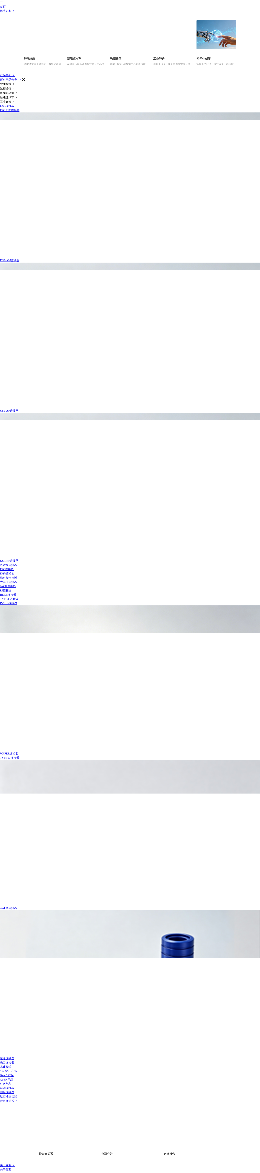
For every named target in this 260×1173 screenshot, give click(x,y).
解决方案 (6, 97)
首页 (3, 93)
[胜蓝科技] (130, 47)
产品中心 (6, 161)
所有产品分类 (9, 166)
